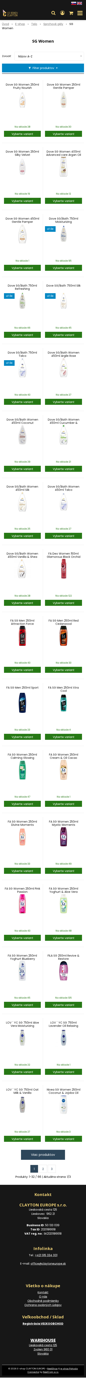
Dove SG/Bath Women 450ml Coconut (22, 421)
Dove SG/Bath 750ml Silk (63, 285)
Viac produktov (43, 1154)
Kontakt (43, 1292)
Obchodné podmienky (43, 1301)
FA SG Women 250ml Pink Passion (22, 890)
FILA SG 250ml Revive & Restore (63, 957)
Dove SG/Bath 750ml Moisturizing (63, 220)
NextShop (52, 1368)
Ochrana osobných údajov (43, 1305)
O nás (43, 1297)
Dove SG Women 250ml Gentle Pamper (63, 86)
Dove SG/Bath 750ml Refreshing (22, 287)
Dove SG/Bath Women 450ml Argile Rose (63, 354)
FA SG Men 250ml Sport (22, 687)
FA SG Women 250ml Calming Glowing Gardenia (22, 758)
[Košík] (71, 13)
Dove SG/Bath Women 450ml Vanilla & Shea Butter (22, 557)
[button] (53, 13)
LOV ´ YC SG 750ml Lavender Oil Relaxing (63, 1024)
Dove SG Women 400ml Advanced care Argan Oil (63, 153)
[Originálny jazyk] (73, 3)
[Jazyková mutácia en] (79, 3)
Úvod (5, 24)
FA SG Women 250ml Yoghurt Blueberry (22, 957)
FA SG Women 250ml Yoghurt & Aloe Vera (63, 890)
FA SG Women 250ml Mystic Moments (63, 823)
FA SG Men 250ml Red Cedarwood (64, 622)
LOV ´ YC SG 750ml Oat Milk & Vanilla (22, 1091)
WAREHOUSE (43, 1340)
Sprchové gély (53, 24)
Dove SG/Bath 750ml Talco (22, 354)
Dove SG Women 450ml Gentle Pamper (22, 220)
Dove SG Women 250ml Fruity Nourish (22, 86)
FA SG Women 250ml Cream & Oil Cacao (63, 756)
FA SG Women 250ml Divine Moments (22, 823)
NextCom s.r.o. (51, 1372)
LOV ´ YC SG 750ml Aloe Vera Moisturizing (22, 1024)
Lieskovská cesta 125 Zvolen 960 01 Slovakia (43, 1349)
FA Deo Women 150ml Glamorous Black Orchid (63, 555)
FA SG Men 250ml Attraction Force (22, 622)
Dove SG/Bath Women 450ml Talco (63, 488)
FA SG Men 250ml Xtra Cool (63, 689)
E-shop (20, 24)
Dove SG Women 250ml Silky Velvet (22, 153)
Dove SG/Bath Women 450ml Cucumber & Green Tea (63, 423)
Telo (34, 24)
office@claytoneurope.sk (48, 1264)
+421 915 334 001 (46, 1255)
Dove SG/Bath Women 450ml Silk (22, 488)
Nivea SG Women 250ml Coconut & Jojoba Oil (63, 1091)
